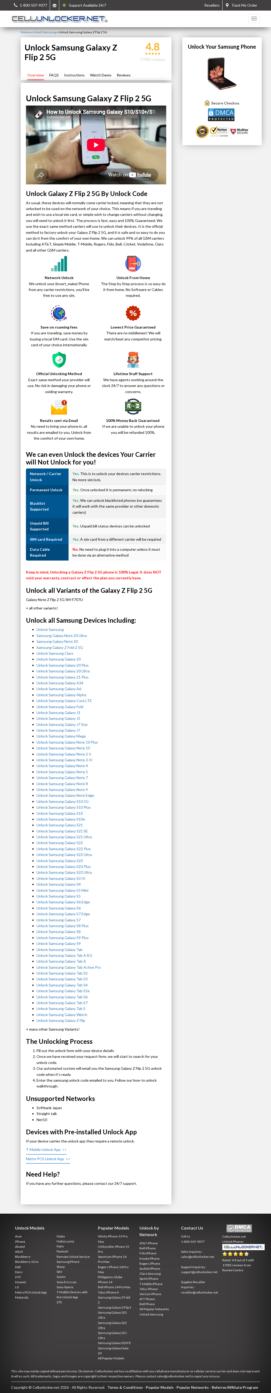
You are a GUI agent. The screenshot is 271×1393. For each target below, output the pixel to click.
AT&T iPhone (148, 1243)
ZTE (59, 1302)
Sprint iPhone (148, 1279)
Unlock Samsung (44, 32)
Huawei (20, 1282)
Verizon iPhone (150, 1294)
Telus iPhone (148, 1289)
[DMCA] (222, 114)
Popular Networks (193, 1387)
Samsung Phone (68, 1262)
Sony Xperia (65, 1287)
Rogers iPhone (149, 1263)
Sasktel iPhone (149, 1269)
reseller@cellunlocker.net (199, 1292)
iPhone (20, 1242)
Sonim (61, 1277)
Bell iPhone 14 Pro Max (114, 1287)
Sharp (61, 1267)
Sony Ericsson (66, 1282)
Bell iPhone (147, 1248)
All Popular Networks (154, 1309)
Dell (18, 1267)
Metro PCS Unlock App (45, 1159)
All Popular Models (111, 1358)
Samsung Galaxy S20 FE (114, 1343)
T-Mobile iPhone (150, 1284)
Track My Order (243, 5)
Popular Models (160, 1387)
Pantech (62, 1251)
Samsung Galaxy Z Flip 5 (114, 1307)
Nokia (61, 1236)
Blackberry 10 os (27, 1262)
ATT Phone (147, 1299)
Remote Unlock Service (73, 1257)
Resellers (212, 5)
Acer (18, 1236)
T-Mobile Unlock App (43, 1149)
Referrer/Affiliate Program (235, 1387)
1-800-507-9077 (193, 1242)
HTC (18, 1277)
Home (25, 32)
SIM (59, 1272)
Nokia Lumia (65, 1241)
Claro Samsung (150, 1274)
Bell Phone (147, 1304)
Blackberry (22, 1257)
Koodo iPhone (149, 1258)
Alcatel (20, 1247)
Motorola (21, 1297)
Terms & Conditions (125, 1387)
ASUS (19, 1252)
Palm (60, 1246)
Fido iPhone (147, 1253)
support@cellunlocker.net (199, 1272)
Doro (18, 1272)
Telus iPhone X (108, 1292)
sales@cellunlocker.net (197, 1257)
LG (17, 1287)
